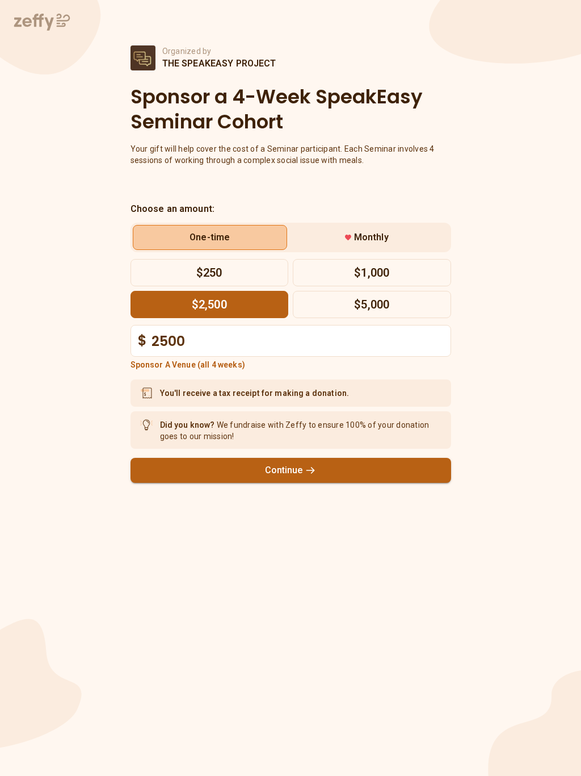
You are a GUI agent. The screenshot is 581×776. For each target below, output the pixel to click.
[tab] (210, 237)
